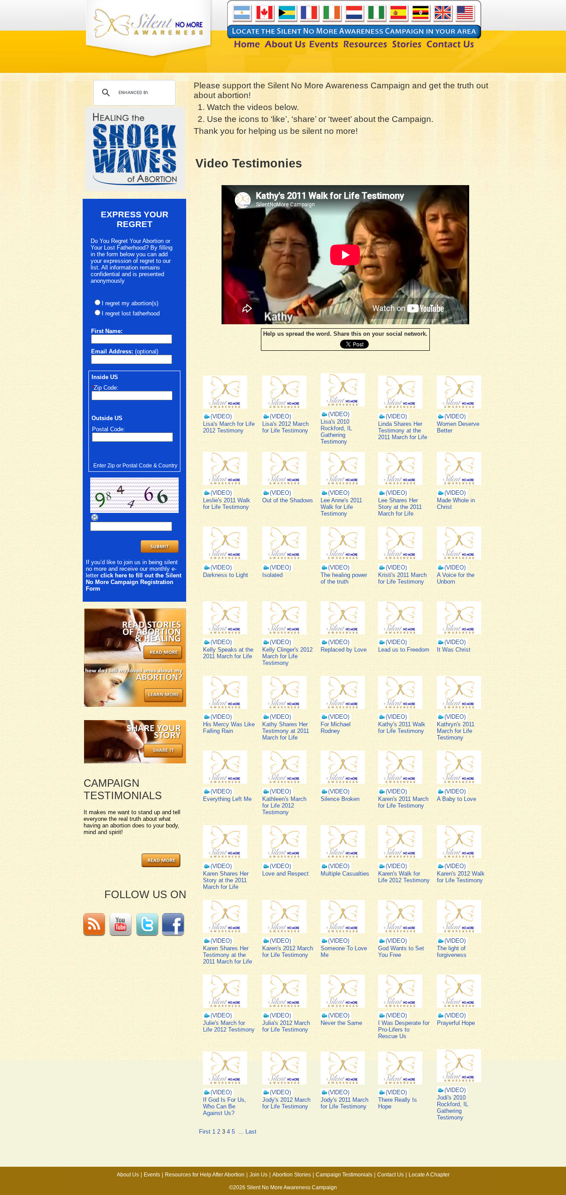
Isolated (272, 575)
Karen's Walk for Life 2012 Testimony (404, 877)
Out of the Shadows (287, 500)
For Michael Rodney (336, 727)
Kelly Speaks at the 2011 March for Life (228, 653)
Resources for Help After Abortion (205, 1175)
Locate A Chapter (429, 1175)
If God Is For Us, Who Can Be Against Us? (224, 1106)
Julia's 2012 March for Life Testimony (286, 1026)
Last (250, 1131)
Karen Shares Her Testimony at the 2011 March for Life (227, 955)
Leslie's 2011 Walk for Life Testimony (226, 503)
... (241, 1131)
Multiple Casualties (345, 873)
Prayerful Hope (456, 1023)
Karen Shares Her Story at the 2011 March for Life (226, 880)
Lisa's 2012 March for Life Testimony (285, 427)
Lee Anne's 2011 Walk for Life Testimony (341, 507)
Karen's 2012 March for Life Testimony (287, 951)
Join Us (258, 1175)
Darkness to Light (225, 575)
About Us (128, 1175)
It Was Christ (453, 649)
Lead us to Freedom (403, 649)
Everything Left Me (227, 799)
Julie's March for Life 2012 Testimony (229, 1026)
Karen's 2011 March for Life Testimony (403, 802)
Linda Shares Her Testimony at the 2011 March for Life (402, 430)
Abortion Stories (291, 1175)
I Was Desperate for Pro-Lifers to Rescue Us (403, 1029)
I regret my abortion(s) (130, 303)
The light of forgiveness (452, 951)
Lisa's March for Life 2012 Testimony (229, 427)
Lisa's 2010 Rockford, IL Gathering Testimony (336, 431)
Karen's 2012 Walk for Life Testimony (461, 877)
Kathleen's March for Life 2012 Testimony (284, 806)
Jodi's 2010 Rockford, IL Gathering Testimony (452, 1107)
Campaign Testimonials (344, 1175)
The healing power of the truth (344, 578)
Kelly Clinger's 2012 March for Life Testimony (287, 656)
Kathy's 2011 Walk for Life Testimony (401, 727)
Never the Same (341, 1023)
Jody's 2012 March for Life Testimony (286, 1103)
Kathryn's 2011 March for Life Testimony (455, 731)
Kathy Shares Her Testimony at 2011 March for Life (285, 731)
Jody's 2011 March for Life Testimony (344, 1103)
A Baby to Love (456, 799)
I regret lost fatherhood (131, 313)
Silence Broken (340, 799)
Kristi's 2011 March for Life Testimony (402, 578)
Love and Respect (285, 873)
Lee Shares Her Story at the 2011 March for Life (400, 507)
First (204, 1131)
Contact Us (390, 1175)
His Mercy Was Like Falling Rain (229, 727)
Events (152, 1175)
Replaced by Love (344, 649)
